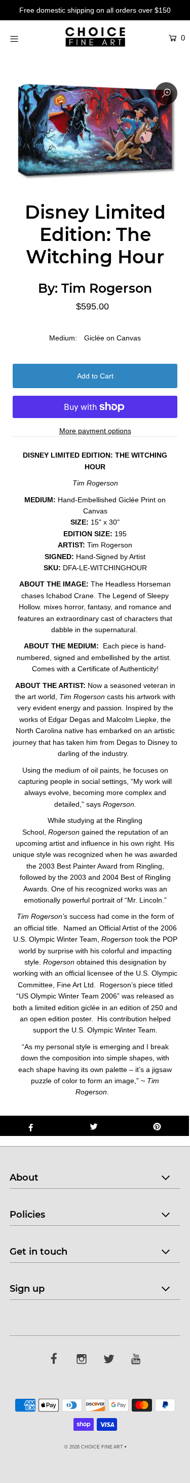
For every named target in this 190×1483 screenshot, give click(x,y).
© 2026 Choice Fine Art (93, 1447)
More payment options (95, 431)
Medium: (63, 338)
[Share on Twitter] (94, 1126)
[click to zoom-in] (166, 93)
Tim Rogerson (106, 288)
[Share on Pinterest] (157, 1126)
